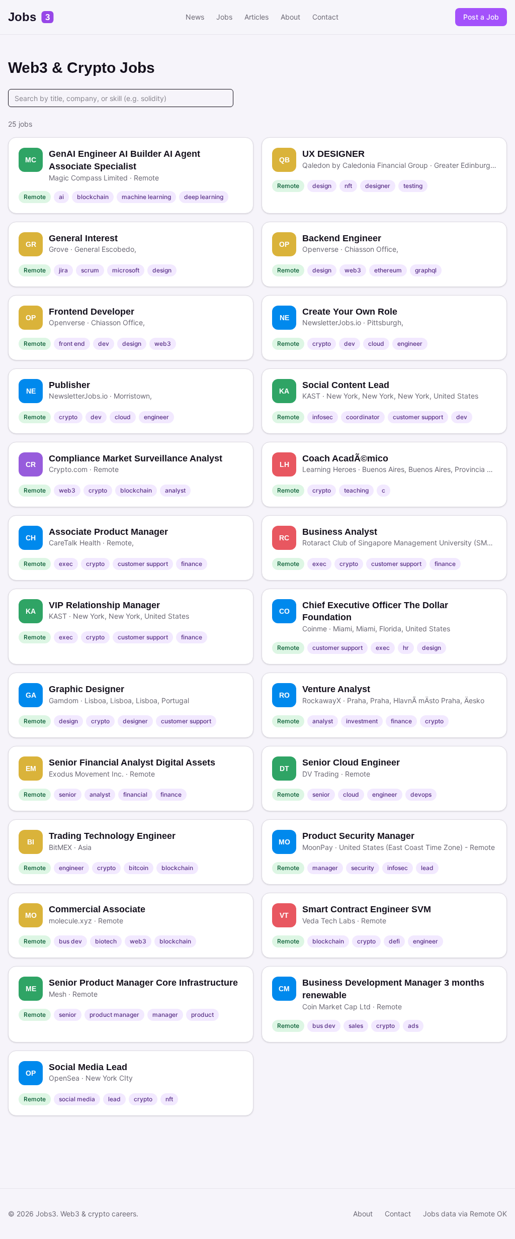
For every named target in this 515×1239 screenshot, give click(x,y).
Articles (256, 17)
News (195, 17)
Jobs (224, 17)
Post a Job (481, 17)
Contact (325, 17)
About (290, 17)
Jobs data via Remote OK (465, 1213)
